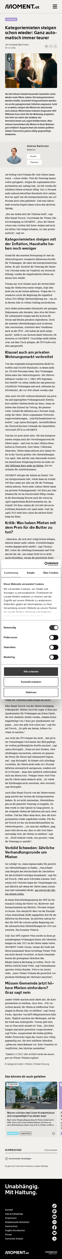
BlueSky (33, 156)
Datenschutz (11, 1226)
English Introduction (15, 1230)
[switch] (53, 637)
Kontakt (9, 1210)
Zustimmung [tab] (11, 572)
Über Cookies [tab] (50, 572)
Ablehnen (31, 692)
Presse (8, 1234)
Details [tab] (31, 572)
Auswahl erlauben (31, 681)
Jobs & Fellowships (14, 1214)
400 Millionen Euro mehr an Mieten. (24, 465)
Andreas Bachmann (38, 146)
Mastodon (34, 162)
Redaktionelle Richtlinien (17, 1222)
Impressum (11, 1218)
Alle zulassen (31, 671)
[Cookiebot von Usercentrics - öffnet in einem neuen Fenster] (44, 564)
